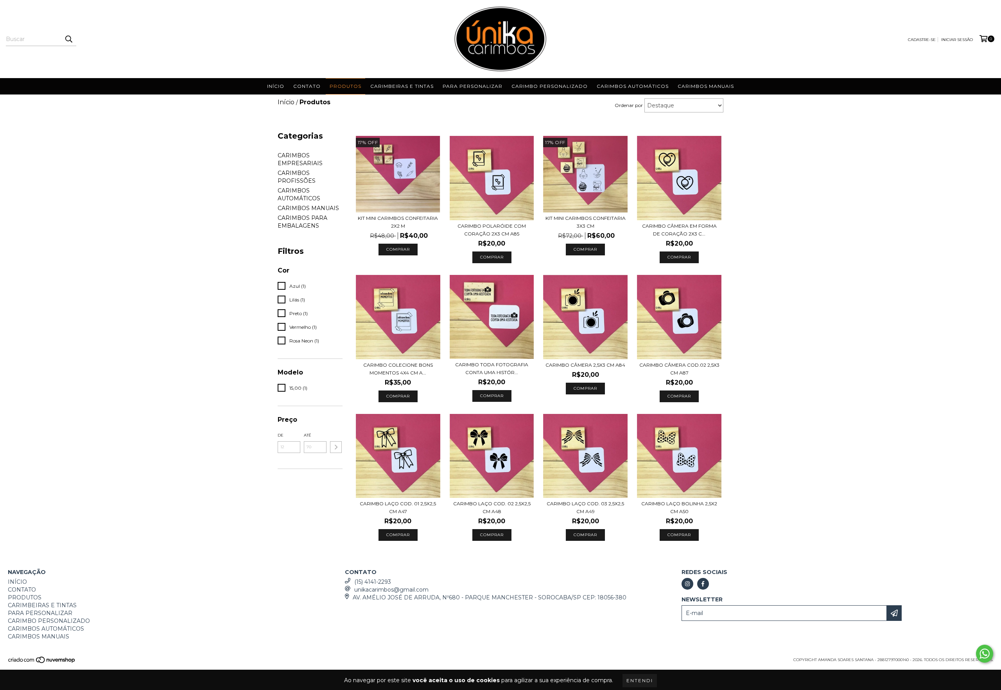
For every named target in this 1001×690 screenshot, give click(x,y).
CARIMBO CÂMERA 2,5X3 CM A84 (585, 365)
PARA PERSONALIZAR (472, 86)
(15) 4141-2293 (372, 581)
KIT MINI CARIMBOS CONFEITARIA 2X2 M (398, 222)
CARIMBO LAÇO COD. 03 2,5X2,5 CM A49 (585, 507)
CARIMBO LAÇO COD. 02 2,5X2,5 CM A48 (492, 507)
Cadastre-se (922, 39)
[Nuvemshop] (42, 662)
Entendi (639, 680)
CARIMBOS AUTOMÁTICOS (633, 86)
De (280, 435)
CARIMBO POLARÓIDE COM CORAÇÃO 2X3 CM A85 (491, 230)
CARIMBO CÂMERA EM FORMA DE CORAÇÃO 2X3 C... (679, 230)
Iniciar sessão (957, 39)
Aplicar (336, 447)
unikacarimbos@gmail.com (391, 589)
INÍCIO (275, 86)
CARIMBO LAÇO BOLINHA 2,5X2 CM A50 (679, 507)
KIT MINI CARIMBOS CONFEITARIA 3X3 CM (585, 222)
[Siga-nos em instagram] (687, 584)
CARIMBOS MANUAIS (706, 86)
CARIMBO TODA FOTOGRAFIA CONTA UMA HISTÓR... (491, 368)
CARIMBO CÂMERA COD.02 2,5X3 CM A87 (679, 369)
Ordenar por (629, 105)
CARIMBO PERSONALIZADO (549, 86)
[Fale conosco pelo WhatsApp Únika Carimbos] (984, 654)
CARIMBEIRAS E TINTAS (402, 86)
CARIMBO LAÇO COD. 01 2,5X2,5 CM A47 (398, 507)
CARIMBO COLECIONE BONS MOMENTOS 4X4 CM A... (398, 369)
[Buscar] (68, 39)
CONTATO (307, 86)
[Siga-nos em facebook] (703, 584)
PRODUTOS (345, 86)
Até (307, 435)
